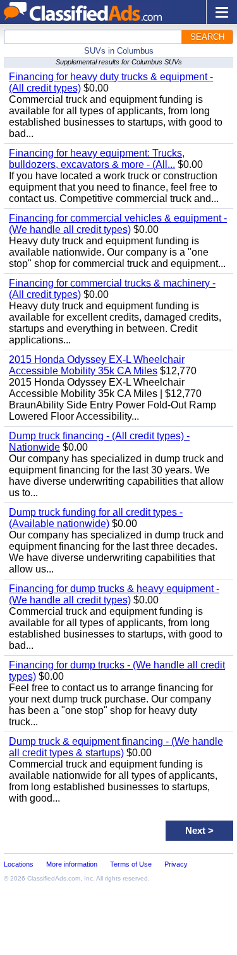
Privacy (176, 864)
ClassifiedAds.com (53, 878)
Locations (18, 864)
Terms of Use (131, 864)
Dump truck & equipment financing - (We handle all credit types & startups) (116, 747)
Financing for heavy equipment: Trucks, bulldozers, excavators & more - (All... (97, 159)
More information (71, 864)
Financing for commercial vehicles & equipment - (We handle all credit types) (118, 224)
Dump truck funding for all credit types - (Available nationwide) (96, 518)
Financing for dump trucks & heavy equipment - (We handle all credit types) (114, 594)
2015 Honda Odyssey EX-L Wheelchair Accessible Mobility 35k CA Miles (97, 365)
